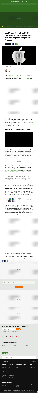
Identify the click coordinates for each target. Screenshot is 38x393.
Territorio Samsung (29, 347)
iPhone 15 (21, 260)
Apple (13, 260)
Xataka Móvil (4, 367)
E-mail (17, 44)
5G (34, 26)
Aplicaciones (4, 347)
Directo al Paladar (25, 366)
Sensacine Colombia (17, 386)
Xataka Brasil (4, 385)
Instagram (12, 336)
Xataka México (4, 384)
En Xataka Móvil (20, 198)
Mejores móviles (11, 322)
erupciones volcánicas (20, 75)
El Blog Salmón (11, 375)
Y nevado (26, 74)
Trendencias (4, 375)
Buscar (34, 357)
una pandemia (11, 75)
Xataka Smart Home (5, 370)
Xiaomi (27, 345)
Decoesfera (4, 376)
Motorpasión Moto (32, 367)
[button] (12, 70)
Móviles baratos (30, 26)
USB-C (17, 260)
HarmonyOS (9, 26)
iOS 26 (29, 322)
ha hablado (12, 185)
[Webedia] (5, 361)
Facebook (12, 44)
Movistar (3, 345)
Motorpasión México (31, 384)
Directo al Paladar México (25, 384)
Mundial (25, 26)
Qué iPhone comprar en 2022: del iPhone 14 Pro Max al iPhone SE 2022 (25, 200)
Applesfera (4, 368)
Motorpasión (31, 366)
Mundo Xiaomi (4, 371)
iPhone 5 (27, 78)
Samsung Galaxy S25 (19, 322)
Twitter (13, 44)
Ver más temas (5, 353)
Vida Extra (10, 367)
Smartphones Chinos (17, 350)
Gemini (17, 26)
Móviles (4, 26)
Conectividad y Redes (29, 350)
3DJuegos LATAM (11, 384)
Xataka (3, 366)
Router (13, 26)
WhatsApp (4, 350)
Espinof (17, 367)
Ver (19, 287)
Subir (33, 361)
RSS (14, 336)
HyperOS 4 (20, 26)
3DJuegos (10, 366)
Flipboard (15, 44)
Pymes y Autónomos (11, 377)
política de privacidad (15, 331)
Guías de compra (17, 347)
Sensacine (17, 366)
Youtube (10, 336)
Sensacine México (19, 384)
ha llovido (10, 74)
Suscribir (18, 329)
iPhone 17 (25, 322)
